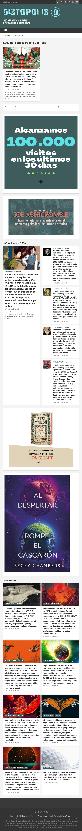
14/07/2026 (47, 743)
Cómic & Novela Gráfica (15, 243)
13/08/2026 (8, 309)
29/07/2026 (56, 402)
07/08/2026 (56, 283)
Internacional (10, 580)
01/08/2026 (8, 691)
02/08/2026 (56, 321)
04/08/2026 (47, 636)
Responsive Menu (77, 2)
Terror (19, 604)
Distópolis (16, 89)
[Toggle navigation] (5, 30)
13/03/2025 (8, 89)
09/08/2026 (8, 629)
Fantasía (8, 67)
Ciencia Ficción (58, 361)
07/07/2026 (47, 782)
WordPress (66, 816)
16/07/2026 (8, 743)
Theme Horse (42, 816)
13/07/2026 (8, 792)
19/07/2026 (47, 686)
